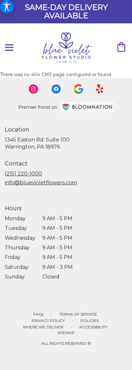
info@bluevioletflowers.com (41, 183)
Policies (89, 320)
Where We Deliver (43, 327)
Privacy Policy (48, 320)
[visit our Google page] (78, 89)
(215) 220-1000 (23, 174)
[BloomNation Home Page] (87, 107)
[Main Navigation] (9, 47)
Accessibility (93, 327)
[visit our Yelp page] (100, 89)
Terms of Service (78, 314)
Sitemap (66, 332)
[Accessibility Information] (6, 6)
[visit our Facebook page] (56, 89)
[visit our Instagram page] (33, 89)
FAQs (38, 314)
